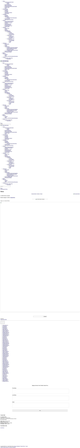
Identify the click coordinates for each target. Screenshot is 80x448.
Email (13, 402)
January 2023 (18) (5, 362)
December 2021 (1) (6, 373)
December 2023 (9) (6, 353)
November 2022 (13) (6, 364)
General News (12, 197)
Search (41, 193)
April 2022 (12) (5, 370)
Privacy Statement (17, 446)
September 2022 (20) (6, 366)
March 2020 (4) (5, 378)
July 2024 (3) (5, 347)
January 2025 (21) (5, 341)
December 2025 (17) (6, 332)
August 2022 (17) (5, 367)
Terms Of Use (22, 446)
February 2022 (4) (5, 372)
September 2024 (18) (6, 345)
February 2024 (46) (6, 351)
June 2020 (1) (5, 377)
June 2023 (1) (5, 358)
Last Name (14, 395)
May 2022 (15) (5, 369)
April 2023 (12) (5, 360)
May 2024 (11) (5, 348)
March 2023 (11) (5, 361)
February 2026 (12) (6, 330)
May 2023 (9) (5, 359)
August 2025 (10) (5, 335)
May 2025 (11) (5, 338)
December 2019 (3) (6, 381)
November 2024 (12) (6, 343)
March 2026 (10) (5, 329)
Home (1, 189)
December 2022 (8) (6, 363)
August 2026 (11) (5, 325)
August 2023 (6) (5, 356)
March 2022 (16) (5, 371)
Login (1, 123)
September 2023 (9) (6, 355)
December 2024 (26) (6, 342)
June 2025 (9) (5, 337)
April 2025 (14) (5, 339)
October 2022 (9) (5, 365)
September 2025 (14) (6, 334)
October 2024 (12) (5, 344)
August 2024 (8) (5, 346)
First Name (14, 388)
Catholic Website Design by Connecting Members (8, 447)
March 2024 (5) (5, 350)
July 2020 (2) (5, 376)
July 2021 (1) (5, 374)
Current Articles (33, 193)
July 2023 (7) (5, 357)
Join (40, 410)
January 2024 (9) (5, 352)
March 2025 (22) (5, 340)
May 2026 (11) (5, 327)
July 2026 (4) (5, 326)
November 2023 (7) (6, 354)
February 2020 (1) (5, 379)
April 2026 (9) (5, 328)
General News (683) (3, 319)
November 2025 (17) (6, 333)
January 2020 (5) (5, 380)
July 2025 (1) (5, 336)
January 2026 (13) (5, 331)
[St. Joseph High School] (4, 60)
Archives (38, 193)
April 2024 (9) (5, 349)
